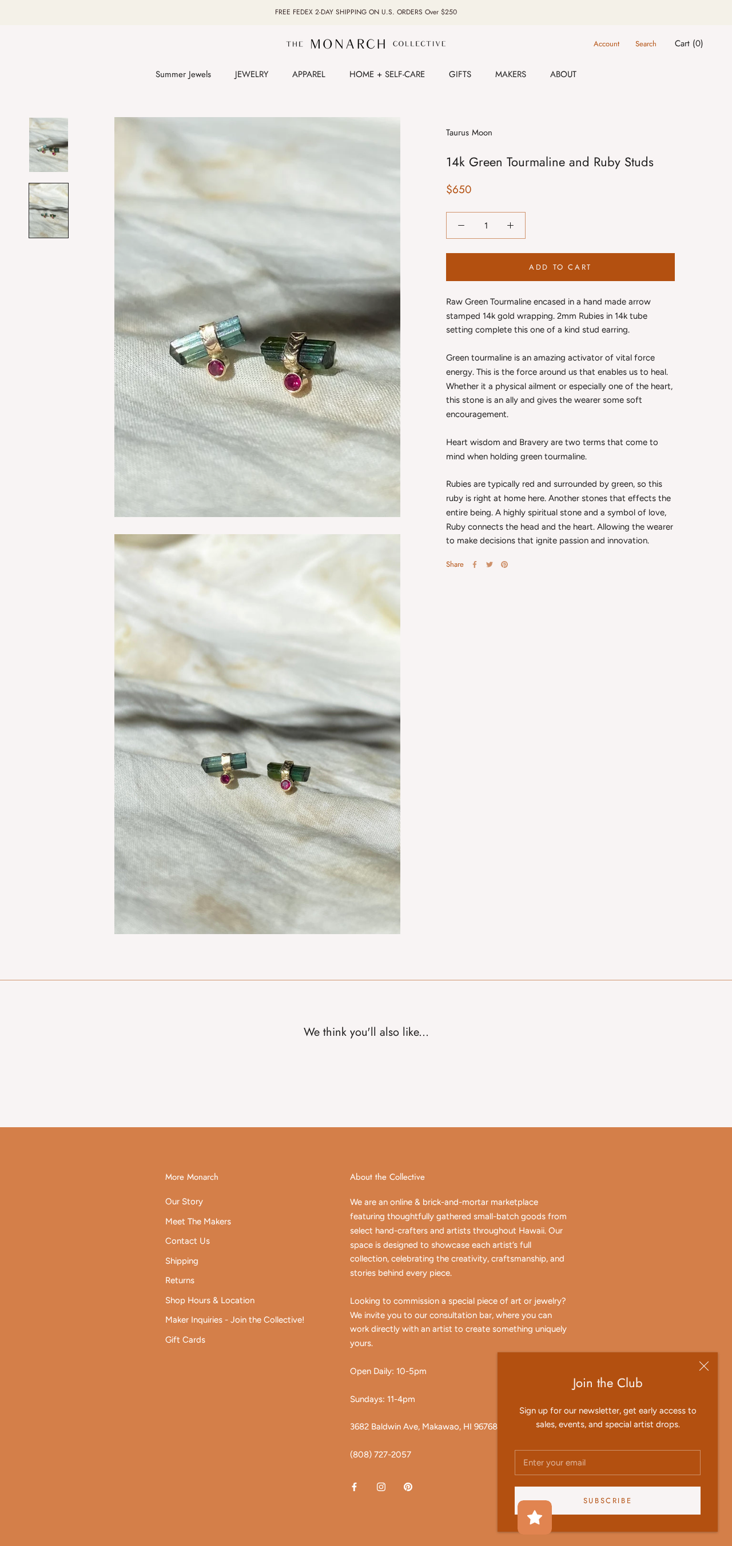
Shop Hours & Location (209, 1300)
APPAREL (308, 74)
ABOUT (563, 74)
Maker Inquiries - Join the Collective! (234, 1320)
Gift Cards (185, 1340)
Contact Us (187, 1241)
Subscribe (607, 1500)
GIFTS (460, 74)
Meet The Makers (198, 1221)
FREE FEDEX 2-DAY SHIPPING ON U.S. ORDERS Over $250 (366, 12)
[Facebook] (474, 564)
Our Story (184, 1201)
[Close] (704, 1366)
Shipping (181, 1261)
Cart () (689, 43)
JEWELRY (251, 74)
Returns (179, 1280)
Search (646, 43)
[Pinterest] (504, 564)
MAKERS (510, 74)
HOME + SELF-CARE (387, 74)
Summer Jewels (183, 74)
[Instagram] (381, 1486)
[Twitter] (489, 564)
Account (606, 43)
